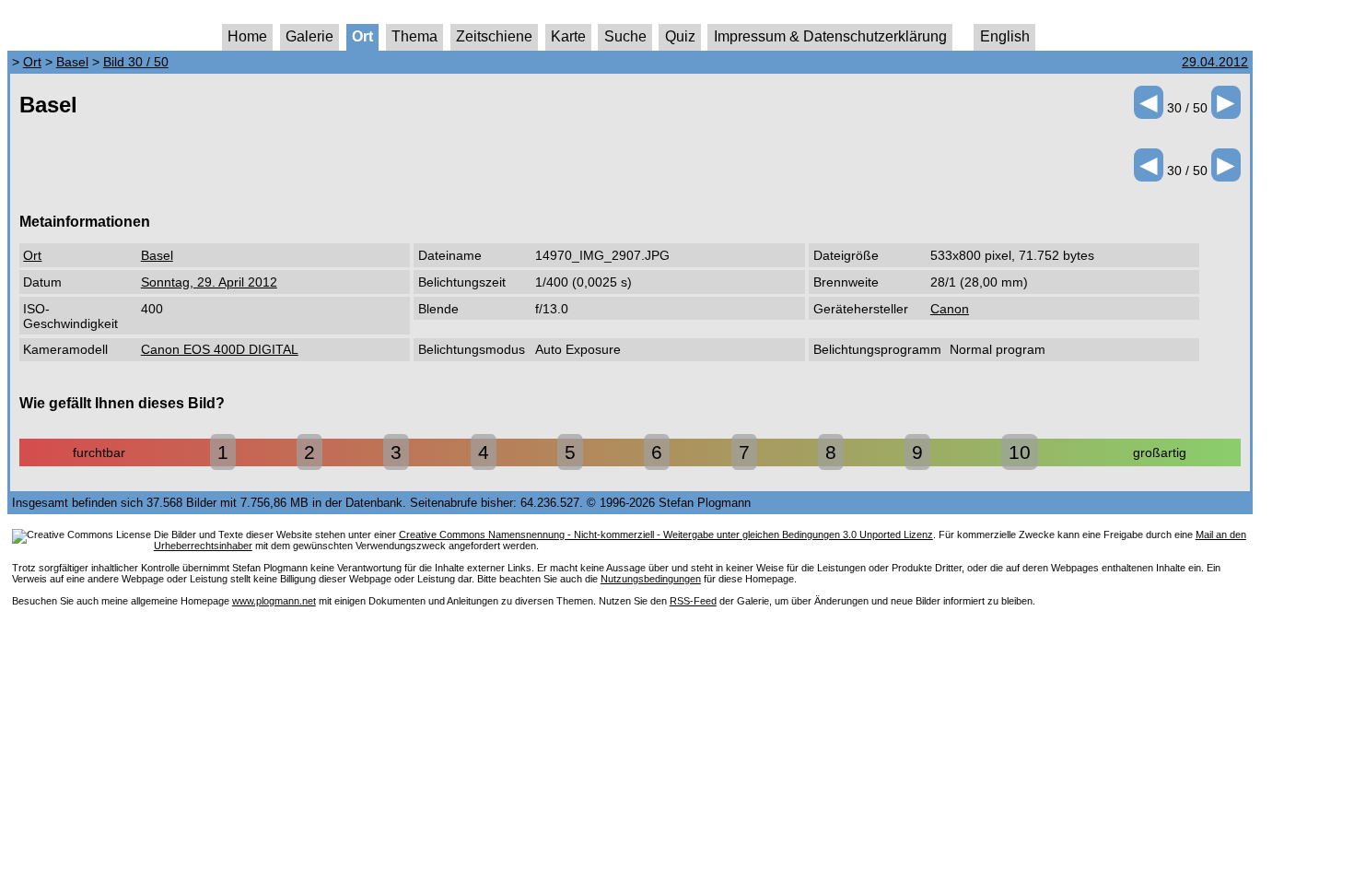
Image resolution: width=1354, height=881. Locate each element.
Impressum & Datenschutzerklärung (830, 36)
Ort (362, 36)
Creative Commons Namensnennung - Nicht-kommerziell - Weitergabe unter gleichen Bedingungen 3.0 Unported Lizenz (666, 534)
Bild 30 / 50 (136, 61)
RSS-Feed (693, 600)
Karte (568, 36)
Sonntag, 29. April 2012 (209, 282)
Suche (625, 36)
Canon (949, 308)
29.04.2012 (1215, 61)
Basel (72, 61)
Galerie (309, 36)
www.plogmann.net (274, 600)
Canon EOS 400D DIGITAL (219, 349)
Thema (414, 36)
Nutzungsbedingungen (651, 578)
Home (247, 36)
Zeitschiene (494, 36)
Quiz (680, 36)
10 (1020, 452)
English (1005, 36)
